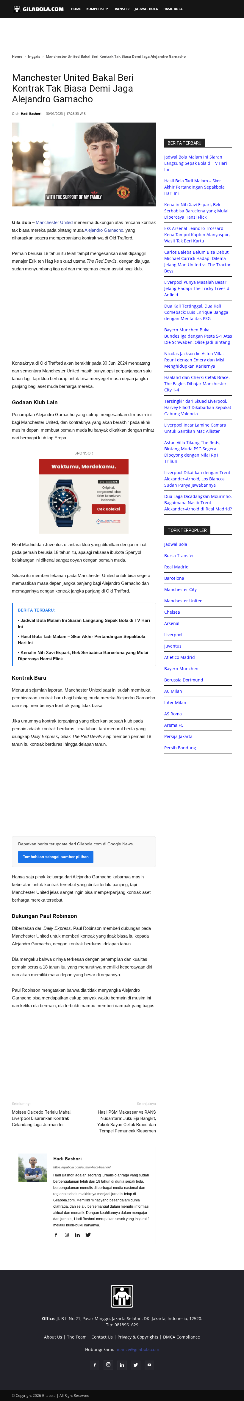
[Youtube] (149, 1365)
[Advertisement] (122, 35)
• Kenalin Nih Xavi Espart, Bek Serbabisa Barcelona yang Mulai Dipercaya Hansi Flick (83, 655)
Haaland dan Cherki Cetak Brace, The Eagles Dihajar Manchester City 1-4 (196, 383)
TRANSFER (121, 9)
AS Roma (173, 714)
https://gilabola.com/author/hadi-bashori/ (82, 1167)
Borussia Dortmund (183, 680)
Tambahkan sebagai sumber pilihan (56, 857)
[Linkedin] (80, 1235)
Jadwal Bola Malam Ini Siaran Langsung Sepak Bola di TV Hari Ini (195, 163)
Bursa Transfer (179, 555)
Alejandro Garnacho (104, 230)
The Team (77, 1337)
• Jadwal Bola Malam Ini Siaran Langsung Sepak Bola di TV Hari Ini (84, 623)
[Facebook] (58, 1235)
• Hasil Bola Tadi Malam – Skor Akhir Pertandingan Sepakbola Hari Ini (81, 639)
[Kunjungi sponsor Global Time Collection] (84, 496)
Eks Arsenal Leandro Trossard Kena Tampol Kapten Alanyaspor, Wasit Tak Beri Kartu (197, 234)
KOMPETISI (95, 9)
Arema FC (173, 725)
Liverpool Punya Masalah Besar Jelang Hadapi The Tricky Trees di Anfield (197, 288)
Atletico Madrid (179, 657)
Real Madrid (176, 567)
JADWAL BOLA (146, 9)
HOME (76, 9)
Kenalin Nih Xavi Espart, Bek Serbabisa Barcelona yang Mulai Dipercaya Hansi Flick (196, 211)
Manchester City (180, 589)
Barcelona (174, 578)
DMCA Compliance (181, 1337)
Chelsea (172, 612)
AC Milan (173, 691)
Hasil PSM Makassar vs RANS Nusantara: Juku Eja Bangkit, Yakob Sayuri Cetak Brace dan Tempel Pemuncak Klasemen (126, 1121)
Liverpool (173, 634)
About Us (53, 1337)
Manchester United (54, 222)
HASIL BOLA (173, 9)
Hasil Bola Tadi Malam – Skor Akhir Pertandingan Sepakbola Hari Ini (194, 187)
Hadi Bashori (31, 113)
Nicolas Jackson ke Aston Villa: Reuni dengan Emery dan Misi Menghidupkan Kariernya (194, 360)
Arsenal (171, 623)
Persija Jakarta (178, 736)
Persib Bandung (180, 747)
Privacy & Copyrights (138, 1337)
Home (17, 56)
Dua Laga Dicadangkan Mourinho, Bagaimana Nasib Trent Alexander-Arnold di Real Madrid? (198, 502)
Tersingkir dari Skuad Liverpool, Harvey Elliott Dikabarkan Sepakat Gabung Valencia (197, 407)
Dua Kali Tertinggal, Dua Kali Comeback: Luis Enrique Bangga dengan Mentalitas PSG (196, 312)
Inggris (34, 56)
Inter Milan (175, 702)
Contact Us (102, 1337)
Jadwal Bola (175, 544)
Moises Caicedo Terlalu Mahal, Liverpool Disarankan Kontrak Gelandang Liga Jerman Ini (41, 1118)
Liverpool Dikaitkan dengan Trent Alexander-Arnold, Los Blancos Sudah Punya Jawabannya (197, 479)
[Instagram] (69, 1235)
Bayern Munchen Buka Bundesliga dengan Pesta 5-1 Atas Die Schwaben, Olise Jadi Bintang (198, 336)
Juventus (173, 646)
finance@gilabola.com (137, 1349)
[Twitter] (90, 1235)
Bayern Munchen (181, 668)
